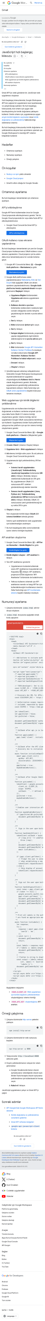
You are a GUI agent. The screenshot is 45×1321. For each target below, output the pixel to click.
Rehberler (37, 37)
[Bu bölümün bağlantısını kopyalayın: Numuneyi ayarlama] (28, 602)
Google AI (5, 1297)
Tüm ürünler (6, 1300)
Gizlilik (11, 1310)
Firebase (5, 1289)
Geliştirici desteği (8, 1220)
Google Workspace (18, 37)
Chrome (5, 1285)
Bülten (4, 1259)
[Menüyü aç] (3, 3)
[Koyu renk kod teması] (37, 634)
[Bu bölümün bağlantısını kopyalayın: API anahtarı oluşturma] (28, 537)
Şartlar (4, 1310)
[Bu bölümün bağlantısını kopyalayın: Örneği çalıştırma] (25, 1013)
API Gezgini (6, 1245)
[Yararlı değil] (25, 42)
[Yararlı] (22, 42)
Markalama (25, 280)
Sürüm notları (7, 1216)
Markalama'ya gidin (16, 272)
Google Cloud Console (10, 1242)
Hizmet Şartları (7, 1224)
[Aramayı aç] (31, 2)
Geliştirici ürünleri (8, 1213)
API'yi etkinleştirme (16, 233)
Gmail (5, 10)
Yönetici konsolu (8, 1234)
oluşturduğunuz (31, 1002)
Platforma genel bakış (10, 1209)
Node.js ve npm (12, 174)
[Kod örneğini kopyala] (41, 634)
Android (5, 1282)
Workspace (24, 2)
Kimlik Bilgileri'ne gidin (18, 550)
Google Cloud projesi (14, 178)
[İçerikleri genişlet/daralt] (13, 63)
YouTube (5, 1267)
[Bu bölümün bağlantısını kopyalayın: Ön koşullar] (18, 168)
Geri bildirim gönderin (13, 47)
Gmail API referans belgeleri (22, 1122)
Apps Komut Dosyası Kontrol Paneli (14, 1238)
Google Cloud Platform (10, 1293)
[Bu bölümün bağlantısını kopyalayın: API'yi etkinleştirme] (24, 207)
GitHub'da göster (33, 627)
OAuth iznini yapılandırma (16, 391)
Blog (3, 1255)
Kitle (33, 280)
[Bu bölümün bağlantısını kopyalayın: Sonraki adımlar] (23, 1102)
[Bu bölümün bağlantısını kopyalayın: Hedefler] (15, 145)
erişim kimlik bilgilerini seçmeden (15, 117)
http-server (27, 1019)
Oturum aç (38, 3)
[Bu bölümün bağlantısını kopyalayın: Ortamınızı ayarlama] (29, 192)
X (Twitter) (6, 1263)
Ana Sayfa (5, 37)
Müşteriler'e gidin (16, 440)
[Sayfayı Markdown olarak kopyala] (22, 56)
